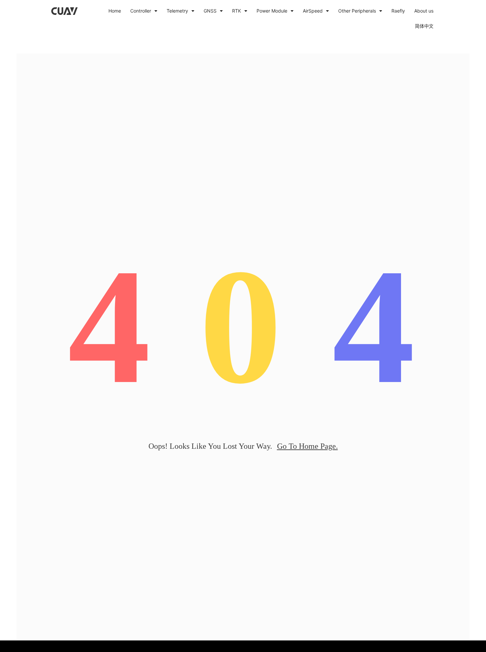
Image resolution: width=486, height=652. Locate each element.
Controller (140, 11)
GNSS (210, 11)
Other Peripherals (357, 11)
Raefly (398, 11)
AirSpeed (313, 11)
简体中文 (424, 26)
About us (423, 11)
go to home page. (307, 446)
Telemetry (177, 11)
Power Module (272, 11)
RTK (236, 11)
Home (114, 11)
